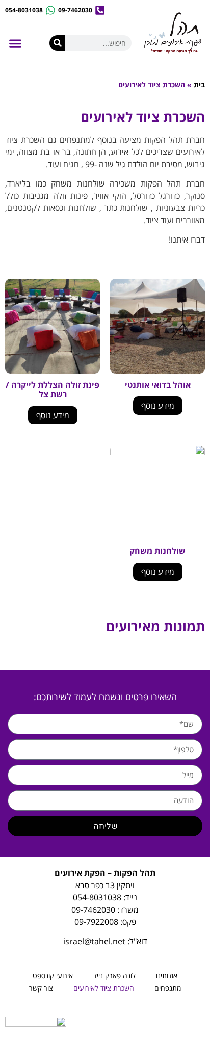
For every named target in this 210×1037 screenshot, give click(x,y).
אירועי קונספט (53, 975)
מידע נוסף (157, 405)
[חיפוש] (57, 43)
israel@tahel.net (94, 941)
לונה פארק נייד (114, 975)
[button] (15, 44)
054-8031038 (97, 897)
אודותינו (166, 975)
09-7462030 (93, 909)
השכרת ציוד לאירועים (103, 988)
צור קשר (41, 988)
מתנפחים (167, 988)
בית (199, 84)
